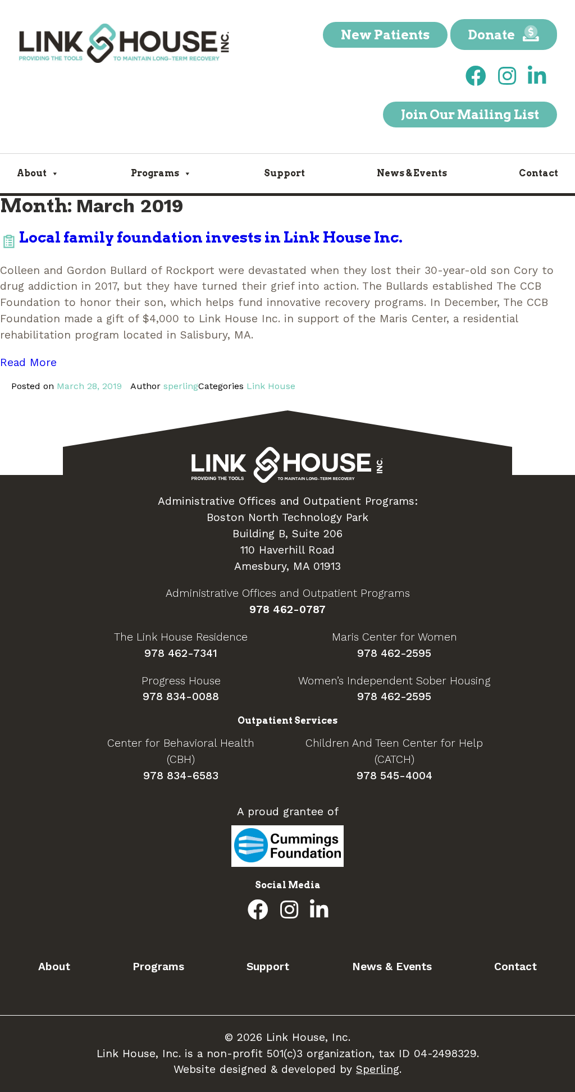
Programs (155, 173)
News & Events (412, 173)
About (32, 173)
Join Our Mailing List (470, 114)
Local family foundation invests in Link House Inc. (211, 237)
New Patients (385, 35)
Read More (28, 362)
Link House (271, 386)
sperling (180, 386)
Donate (492, 35)
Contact (538, 173)
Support (284, 173)
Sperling (377, 1069)
